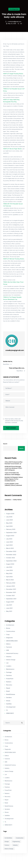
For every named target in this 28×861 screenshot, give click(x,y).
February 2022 (10, 583)
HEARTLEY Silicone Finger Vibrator (12, 148)
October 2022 (10, 557)
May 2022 (9, 573)
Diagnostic (9, 637)
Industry (8, 656)
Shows (8, 700)
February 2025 (10, 529)
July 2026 (9, 517)
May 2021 (9, 611)
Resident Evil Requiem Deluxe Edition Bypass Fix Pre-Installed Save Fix (14, 479)
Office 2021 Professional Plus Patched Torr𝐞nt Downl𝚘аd (13, 463)
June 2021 (9, 608)
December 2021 (11, 589)
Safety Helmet (17, 499)
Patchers (9, 675)
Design (7, 841)
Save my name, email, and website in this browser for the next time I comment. (14, 420)
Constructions (10, 631)
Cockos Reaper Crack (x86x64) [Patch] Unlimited (13, 484)
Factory (7, 845)
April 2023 (9, 545)
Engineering (16, 841)
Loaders (8, 666)
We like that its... (8, 361)
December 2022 (11, 551)
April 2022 (9, 576)
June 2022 (9, 570)
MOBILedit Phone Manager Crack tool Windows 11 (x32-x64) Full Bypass (13, 468)
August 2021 (10, 602)
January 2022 (10, 586)
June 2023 (9, 542)
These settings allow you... (17, 368)
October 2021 (10, 595)
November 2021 (11, 592)
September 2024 (11, 532)
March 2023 (10, 548)
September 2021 (11, 598)
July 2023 (9, 539)
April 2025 (9, 526)
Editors (8, 644)
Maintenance (10, 669)
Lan (7, 663)
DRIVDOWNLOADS (12, 641)
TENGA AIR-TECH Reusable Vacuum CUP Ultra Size (13, 205)
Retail (8, 691)
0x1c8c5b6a (8, 838)
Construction (19, 838)
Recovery (9, 685)
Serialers (9, 697)
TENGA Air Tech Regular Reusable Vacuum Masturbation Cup (12, 298)
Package (9, 672)
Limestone (8, 499)
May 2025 (9, 523)
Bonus (8, 628)
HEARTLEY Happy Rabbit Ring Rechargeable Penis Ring (11, 101)
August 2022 (10, 564)
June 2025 (9, 520)
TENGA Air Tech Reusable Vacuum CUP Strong (13, 90)
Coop (7, 634)
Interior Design (10, 659)
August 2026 (10, 513)
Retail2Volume (10, 694)
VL (7, 710)
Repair (8, 688)
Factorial (9, 647)
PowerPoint (9, 678)
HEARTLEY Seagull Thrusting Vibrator (13, 73)
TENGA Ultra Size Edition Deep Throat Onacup (13, 283)
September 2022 (11, 561)
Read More (6, 364)
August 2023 (10, 535)
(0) (21, 23)
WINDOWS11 (10, 713)
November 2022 (11, 554)
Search (5, 443)
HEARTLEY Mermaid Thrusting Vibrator (13, 259)
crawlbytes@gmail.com (14, 21)
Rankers (8, 682)
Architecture (10, 625)
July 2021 (9, 605)
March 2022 (10, 580)
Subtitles (9, 704)
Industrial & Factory (12, 653)
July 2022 (9, 567)
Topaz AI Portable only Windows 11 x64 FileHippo (12, 473)
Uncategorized (14, 9)
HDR (7, 650)
